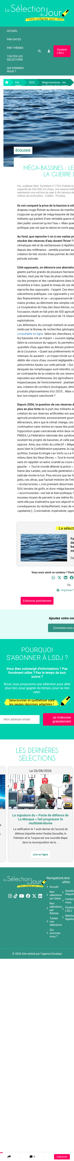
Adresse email (15, 579)
